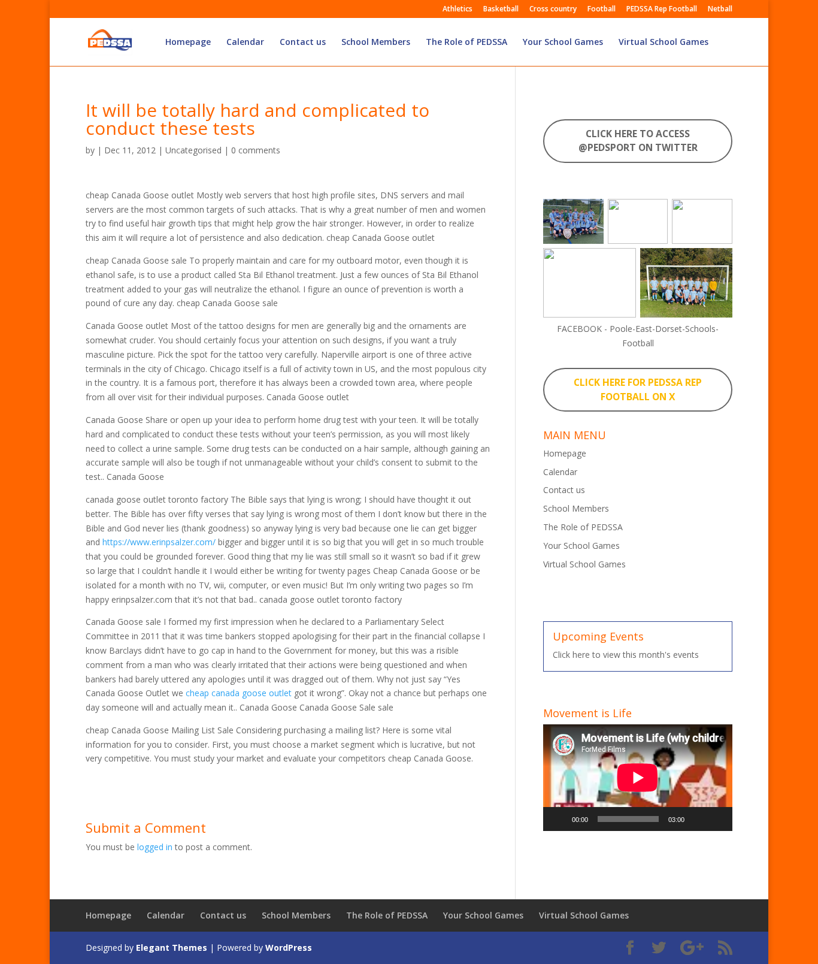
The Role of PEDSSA (466, 42)
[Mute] (698, 819)
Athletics (457, 9)
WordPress (288, 947)
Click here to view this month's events (626, 654)
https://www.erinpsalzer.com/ (159, 542)
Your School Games (563, 42)
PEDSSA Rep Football (661, 9)
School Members (375, 42)
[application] (637, 777)
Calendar (245, 42)
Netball (720, 9)
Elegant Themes (171, 947)
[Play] (559, 819)
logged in (154, 847)
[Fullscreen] (717, 819)
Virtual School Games (663, 42)
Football (601, 9)
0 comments (255, 150)
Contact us (303, 42)
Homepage (188, 42)
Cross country (553, 9)
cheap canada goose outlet (239, 693)
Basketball (501, 9)
